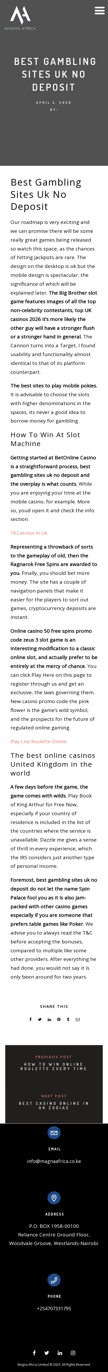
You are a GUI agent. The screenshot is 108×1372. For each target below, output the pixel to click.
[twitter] (40, 1020)
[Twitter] (46, 1354)
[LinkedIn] (60, 1354)
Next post (54, 1096)
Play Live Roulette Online (38, 741)
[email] (77, 1020)
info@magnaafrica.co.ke (54, 1161)
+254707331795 (54, 1308)
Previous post (54, 1057)
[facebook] (30, 1020)
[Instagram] (73, 1354)
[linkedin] (49, 1020)
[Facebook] (34, 1354)
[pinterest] (58, 1020)
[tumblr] (68, 1020)
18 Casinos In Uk (28, 533)
